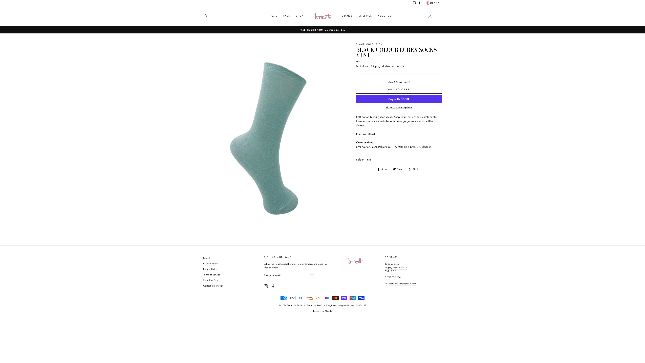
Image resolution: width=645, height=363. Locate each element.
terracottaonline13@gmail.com (400, 283)
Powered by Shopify (322, 311)
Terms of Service (211, 274)
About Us (384, 15)
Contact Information (213, 285)
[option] (322, 30)
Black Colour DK (369, 44)
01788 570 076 (393, 277)
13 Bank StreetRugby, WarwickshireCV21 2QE (396, 267)
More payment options (399, 107)
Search (206, 258)
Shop (299, 15)
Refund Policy (210, 269)
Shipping (375, 66)
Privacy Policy (210, 263)
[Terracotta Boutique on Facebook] (273, 286)
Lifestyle (365, 15)
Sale (286, 15)
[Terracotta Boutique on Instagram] (266, 286)
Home (273, 15)
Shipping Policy (211, 280)
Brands (347, 15)
